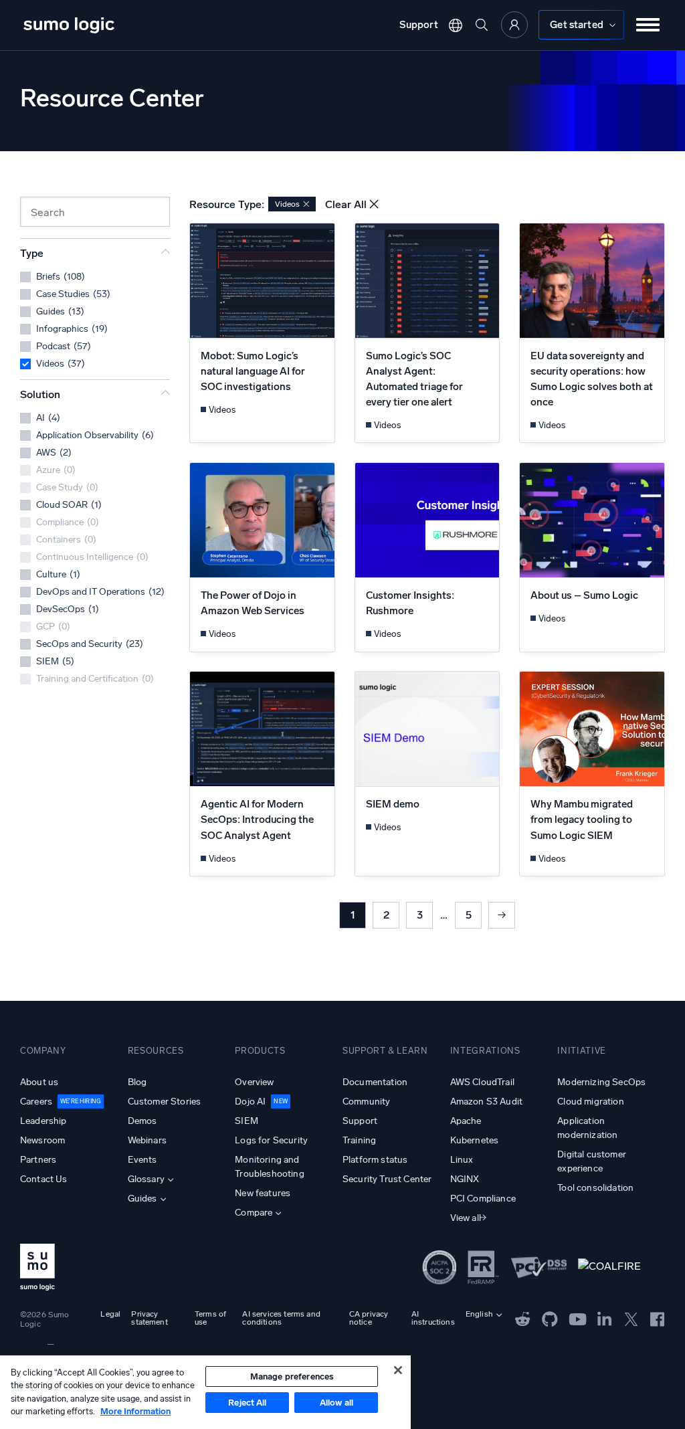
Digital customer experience (591, 1161)
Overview (254, 1082)
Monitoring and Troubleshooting (269, 1166)
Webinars (147, 1140)
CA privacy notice (369, 1318)
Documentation (374, 1082)
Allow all (336, 1403)
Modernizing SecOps (601, 1082)
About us (39, 1082)
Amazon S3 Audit (486, 1101)
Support (418, 25)
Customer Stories (164, 1101)
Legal (110, 1314)
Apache (466, 1121)
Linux (462, 1159)
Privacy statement (149, 1318)
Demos (142, 1121)
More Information (135, 1411)
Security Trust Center (386, 1179)
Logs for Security (271, 1140)
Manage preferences (292, 1376)
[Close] (398, 1370)
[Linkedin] (604, 1318)
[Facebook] (657, 1318)
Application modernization (587, 1128)
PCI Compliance (483, 1198)
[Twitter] (631, 1318)
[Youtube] (578, 1318)
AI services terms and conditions (281, 1318)
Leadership (43, 1121)
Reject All (247, 1403)
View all (465, 1218)
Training (359, 1140)
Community (366, 1101)
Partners (38, 1159)
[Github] (522, 1318)
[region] (205, 1392)
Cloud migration (590, 1101)
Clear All (346, 204)
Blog (137, 1082)
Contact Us (44, 1179)
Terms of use (210, 1318)
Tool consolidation (595, 1188)
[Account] (514, 24)
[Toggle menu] (648, 24)
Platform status (374, 1159)
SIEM (246, 1121)
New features (262, 1193)
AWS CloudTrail (482, 1082)
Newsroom (42, 1140)
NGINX (465, 1179)
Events (142, 1159)
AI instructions (433, 1318)
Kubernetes (474, 1140)
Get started (576, 25)
